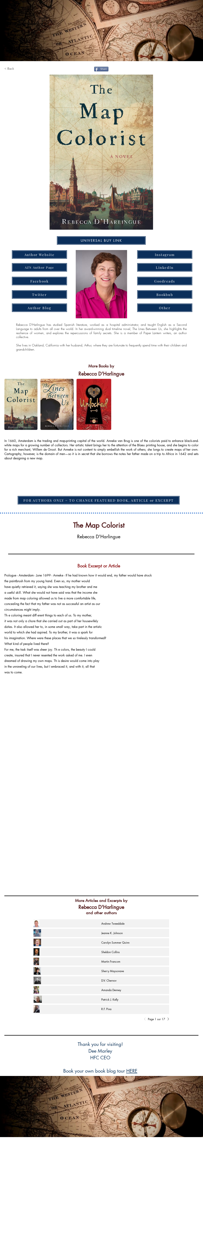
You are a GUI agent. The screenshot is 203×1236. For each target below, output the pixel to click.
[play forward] (193, 404)
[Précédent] (146, 1019)
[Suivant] (167, 1019)
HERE (131, 1071)
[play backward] (9, 404)
